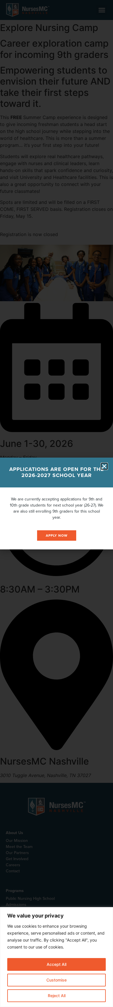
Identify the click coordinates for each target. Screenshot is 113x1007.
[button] (104, 466)
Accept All (56, 964)
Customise (56, 979)
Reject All (56, 995)
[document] (56, 503)
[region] (56, 957)
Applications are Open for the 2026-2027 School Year (56, 472)
